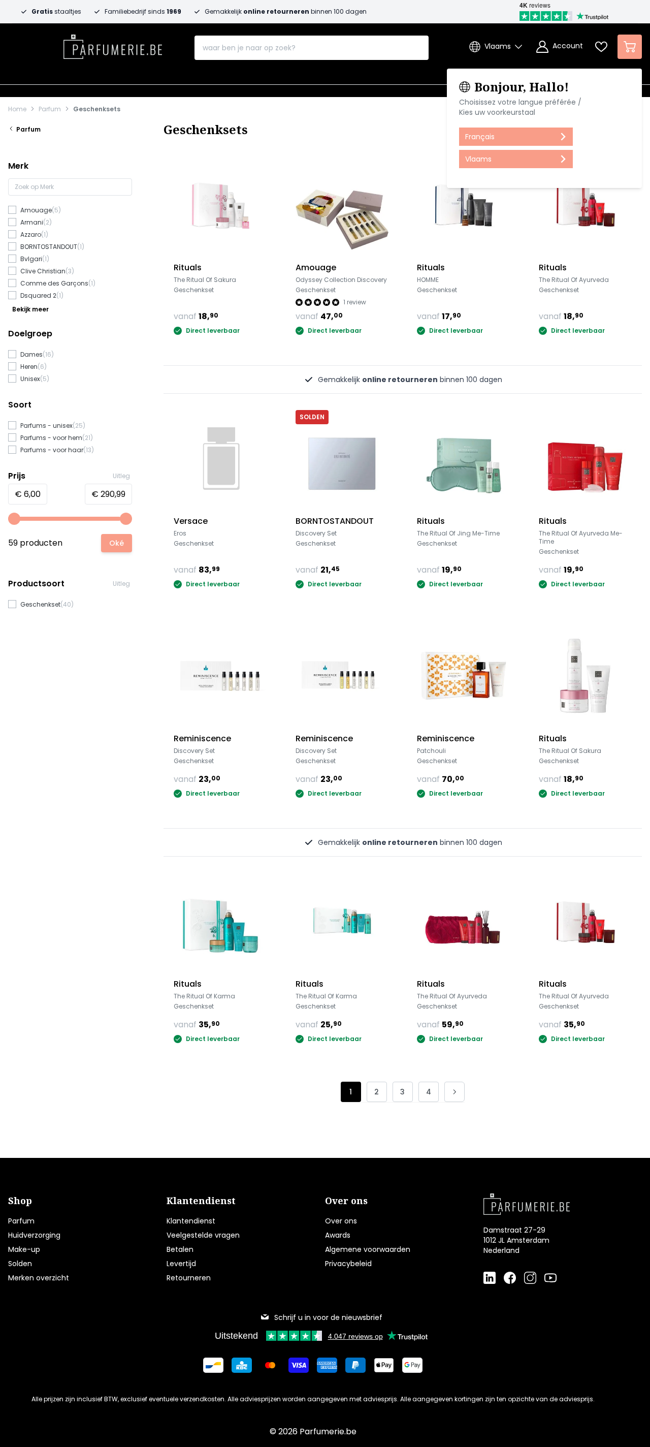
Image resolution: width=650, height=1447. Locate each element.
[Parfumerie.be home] (546, 1204)
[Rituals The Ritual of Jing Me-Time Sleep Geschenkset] (463, 459)
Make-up (24, 1249)
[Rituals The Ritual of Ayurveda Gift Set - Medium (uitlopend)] (585, 921)
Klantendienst (191, 1221)
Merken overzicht (38, 1278)
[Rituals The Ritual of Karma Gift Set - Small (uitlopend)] (342, 921)
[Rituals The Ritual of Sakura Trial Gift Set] (585, 675)
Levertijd (181, 1264)
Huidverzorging (34, 1235)
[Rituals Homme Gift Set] (463, 204)
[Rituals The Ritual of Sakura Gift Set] (220, 204)
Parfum (50, 109)
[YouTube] (550, 1278)
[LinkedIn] (489, 1278)
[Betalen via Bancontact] (213, 1365)
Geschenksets (96, 109)
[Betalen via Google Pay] (412, 1365)
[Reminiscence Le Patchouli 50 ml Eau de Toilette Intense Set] (463, 675)
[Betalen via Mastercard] (270, 1365)
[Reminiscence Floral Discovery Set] (220, 675)
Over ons (341, 1221)
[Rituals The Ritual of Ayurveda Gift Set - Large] (463, 921)
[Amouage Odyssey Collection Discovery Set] (342, 204)
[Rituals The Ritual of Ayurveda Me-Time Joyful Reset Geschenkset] (585, 459)
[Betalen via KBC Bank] (242, 1365)
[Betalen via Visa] (298, 1365)
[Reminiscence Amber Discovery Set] (342, 675)
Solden (20, 1264)
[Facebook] (510, 1278)
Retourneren (189, 1278)
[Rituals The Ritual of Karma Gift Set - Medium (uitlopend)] (220, 921)
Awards (337, 1235)
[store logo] (112, 43)
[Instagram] (530, 1278)
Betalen (180, 1249)
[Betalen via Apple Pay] (384, 1365)
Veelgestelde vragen (203, 1235)
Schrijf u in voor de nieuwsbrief (328, 1317)
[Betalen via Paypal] (355, 1365)
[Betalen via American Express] (327, 1365)
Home (17, 109)
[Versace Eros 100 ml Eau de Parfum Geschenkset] (220, 459)
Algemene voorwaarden (367, 1249)
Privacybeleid (348, 1264)
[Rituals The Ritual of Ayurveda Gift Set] (585, 204)
